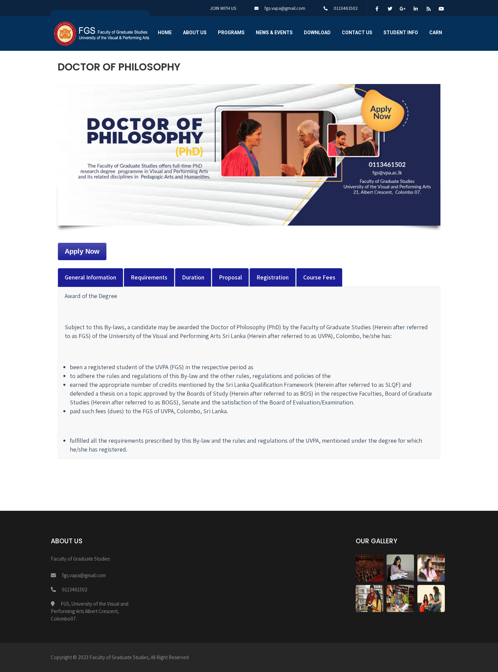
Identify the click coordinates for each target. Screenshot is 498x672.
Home (165, 32)
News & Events (274, 32)
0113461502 (346, 8)
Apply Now (82, 251)
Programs (231, 32)
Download (317, 32)
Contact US (357, 32)
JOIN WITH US (223, 8)
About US (195, 32)
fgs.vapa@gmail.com (285, 8)
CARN (435, 32)
